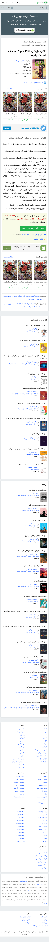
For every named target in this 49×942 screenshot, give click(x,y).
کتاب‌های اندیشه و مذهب (31, 526)
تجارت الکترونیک (42, 788)
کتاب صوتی (43, 846)
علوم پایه (21, 765)
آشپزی (45, 815)
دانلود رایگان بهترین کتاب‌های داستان (27, 496)
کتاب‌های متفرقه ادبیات (31, 647)
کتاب (28, 890)
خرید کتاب (26, 923)
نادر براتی (34, 493)
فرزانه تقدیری (33, 554)
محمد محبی (33, 437)
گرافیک (45, 800)
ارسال (45, 903)
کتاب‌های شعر (34, 469)
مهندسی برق (20, 785)
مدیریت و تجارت (42, 862)
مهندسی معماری (19, 782)
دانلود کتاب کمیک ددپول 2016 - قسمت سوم (10, 114)
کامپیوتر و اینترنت (41, 803)
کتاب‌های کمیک (19, 61)
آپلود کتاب (41, 8)
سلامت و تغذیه (42, 827)
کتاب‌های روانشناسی (32, 331)
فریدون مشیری (32, 467)
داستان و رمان (43, 853)
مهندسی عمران (19, 779)
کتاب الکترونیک (24, 917)
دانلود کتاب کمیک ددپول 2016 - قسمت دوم (25, 114)
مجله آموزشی (20, 830)
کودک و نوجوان (42, 830)
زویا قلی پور (33, 584)
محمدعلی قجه (33, 691)
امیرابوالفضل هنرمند (31, 706)
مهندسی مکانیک (19, 788)
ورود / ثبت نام (5, 8)
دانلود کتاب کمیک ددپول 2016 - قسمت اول (40, 114)
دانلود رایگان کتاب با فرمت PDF (32, 235)
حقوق (22, 756)
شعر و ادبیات (43, 850)
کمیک (45, 744)
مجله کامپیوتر (20, 812)
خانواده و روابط (42, 818)
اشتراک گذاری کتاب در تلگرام (33, 83)
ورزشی (45, 835)
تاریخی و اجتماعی (41, 859)
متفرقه (45, 841)
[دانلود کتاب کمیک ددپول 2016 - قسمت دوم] (25, 102)
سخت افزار (44, 791)
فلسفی (22, 753)
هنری (45, 838)
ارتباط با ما (44, 917)
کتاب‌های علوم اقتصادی (31, 364)
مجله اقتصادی (20, 824)
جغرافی (22, 741)
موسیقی (44, 832)
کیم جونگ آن (33, 660)
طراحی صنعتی (20, 776)
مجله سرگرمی (20, 821)
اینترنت (45, 776)
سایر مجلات (20, 841)
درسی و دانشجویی (18, 759)
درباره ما (45, 920)
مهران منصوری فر (32, 362)
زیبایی (45, 821)
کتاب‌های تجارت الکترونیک (15, 364)
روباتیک (22, 794)
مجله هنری (21, 838)
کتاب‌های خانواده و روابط (31, 439)
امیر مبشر (34, 675)
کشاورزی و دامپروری (18, 762)
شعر (46, 735)
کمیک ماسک (31, 299)
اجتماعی (21, 747)
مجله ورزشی (20, 827)
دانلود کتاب (40, 120)
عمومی (44, 808)
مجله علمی (21, 832)
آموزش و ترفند (42, 779)
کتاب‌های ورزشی (34, 379)
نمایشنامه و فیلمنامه (41, 753)
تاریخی (22, 738)
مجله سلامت (20, 835)
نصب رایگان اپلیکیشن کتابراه (33, 228)
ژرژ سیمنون (33, 539)
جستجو (14, 3)
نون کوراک (34, 377)
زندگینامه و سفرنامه (41, 750)
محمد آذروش (33, 615)
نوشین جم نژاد (32, 569)
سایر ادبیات (43, 762)
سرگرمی (44, 824)
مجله (22, 808)
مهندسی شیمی (19, 791)
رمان (46, 732)
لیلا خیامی (34, 344)
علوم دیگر (21, 768)
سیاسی (22, 750)
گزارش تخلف (38, 239)
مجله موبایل (20, 815)
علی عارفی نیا (33, 407)
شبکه (45, 794)
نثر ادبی (44, 747)
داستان (45, 729)
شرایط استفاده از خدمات (39, 926)
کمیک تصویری (17, 296)
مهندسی (21, 773)
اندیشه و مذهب (19, 732)
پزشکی (22, 735)
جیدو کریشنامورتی (31, 392)
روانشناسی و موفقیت (40, 856)
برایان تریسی (33, 329)
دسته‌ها (4, 3)
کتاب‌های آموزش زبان (32, 424)
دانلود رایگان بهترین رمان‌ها (30, 511)
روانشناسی (21, 744)
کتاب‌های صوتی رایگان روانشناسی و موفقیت (25, 394)
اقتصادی (21, 729)
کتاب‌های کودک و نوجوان (31, 346)
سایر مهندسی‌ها (19, 797)
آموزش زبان (43, 759)
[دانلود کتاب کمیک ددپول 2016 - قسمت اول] (40, 102)
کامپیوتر (44, 773)
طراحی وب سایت (42, 797)
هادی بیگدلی (33, 524)
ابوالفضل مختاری (32, 422)
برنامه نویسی (43, 785)
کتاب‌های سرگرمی (9, 708)
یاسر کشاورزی (33, 452)
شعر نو (45, 738)
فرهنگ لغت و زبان (41, 756)
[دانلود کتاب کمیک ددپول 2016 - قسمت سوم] (10, 102)
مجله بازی (21, 818)
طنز (46, 741)
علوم (22, 725)
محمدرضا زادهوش (31, 600)
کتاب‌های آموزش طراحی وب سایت (28, 409)
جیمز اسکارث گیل (32, 509)
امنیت (45, 782)
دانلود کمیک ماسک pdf (31, 296)
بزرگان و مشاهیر (42, 812)
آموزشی (44, 868)
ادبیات (45, 725)
